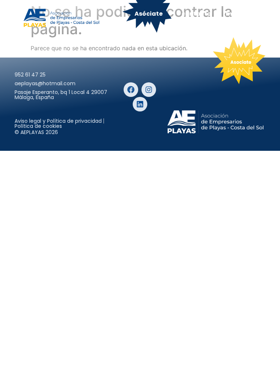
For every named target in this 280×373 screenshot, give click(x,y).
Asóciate (149, 13)
